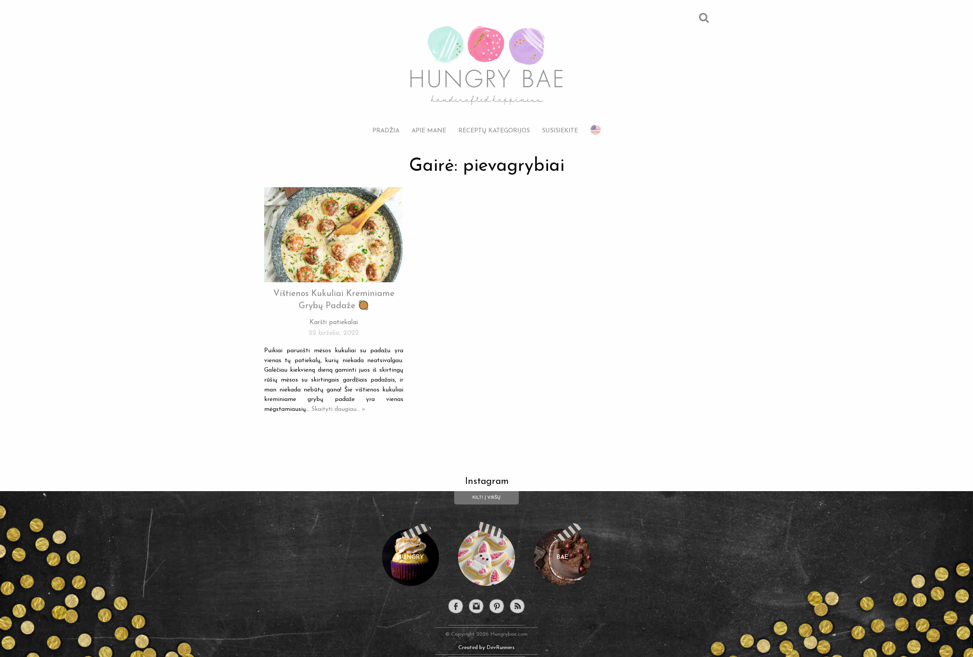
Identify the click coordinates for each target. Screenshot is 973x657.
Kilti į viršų (486, 497)
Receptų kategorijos (494, 131)
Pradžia (385, 131)
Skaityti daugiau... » (338, 409)
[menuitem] (386, 125)
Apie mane (429, 131)
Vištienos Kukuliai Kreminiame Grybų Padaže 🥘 (334, 300)
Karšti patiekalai (333, 322)
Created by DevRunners (486, 648)
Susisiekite (560, 131)
